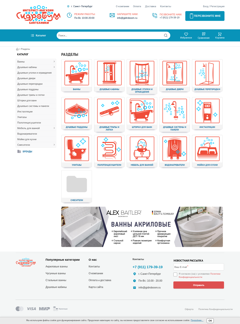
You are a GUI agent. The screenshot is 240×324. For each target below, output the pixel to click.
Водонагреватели (27, 133)
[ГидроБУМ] (38, 14)
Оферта (189, 309)
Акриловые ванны (57, 266)
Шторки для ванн (27, 100)
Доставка (150, 6)
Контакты (165, 6)
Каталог (41, 35)
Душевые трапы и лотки (30, 94)
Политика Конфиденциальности (215, 309)
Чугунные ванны (56, 273)
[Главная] (17, 49)
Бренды (27, 151)
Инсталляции (24, 111)
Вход (205, 6)
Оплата (137, 6)
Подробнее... (197, 320)
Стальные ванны (56, 280)
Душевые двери (26, 78)
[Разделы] (142, 227)
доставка (105, 280)
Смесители (23, 144)
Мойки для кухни (26, 139)
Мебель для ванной (28, 128)
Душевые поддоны (28, 89)
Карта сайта (96, 287)
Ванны (21, 61)
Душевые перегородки (29, 83)
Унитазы (22, 117)
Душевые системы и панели (33, 106)
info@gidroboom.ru (127, 17)
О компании (122, 6)
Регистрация (217, 6)
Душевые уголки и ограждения (34, 72)
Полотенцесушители (29, 122)
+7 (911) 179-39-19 (169, 17)
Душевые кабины (27, 67)
